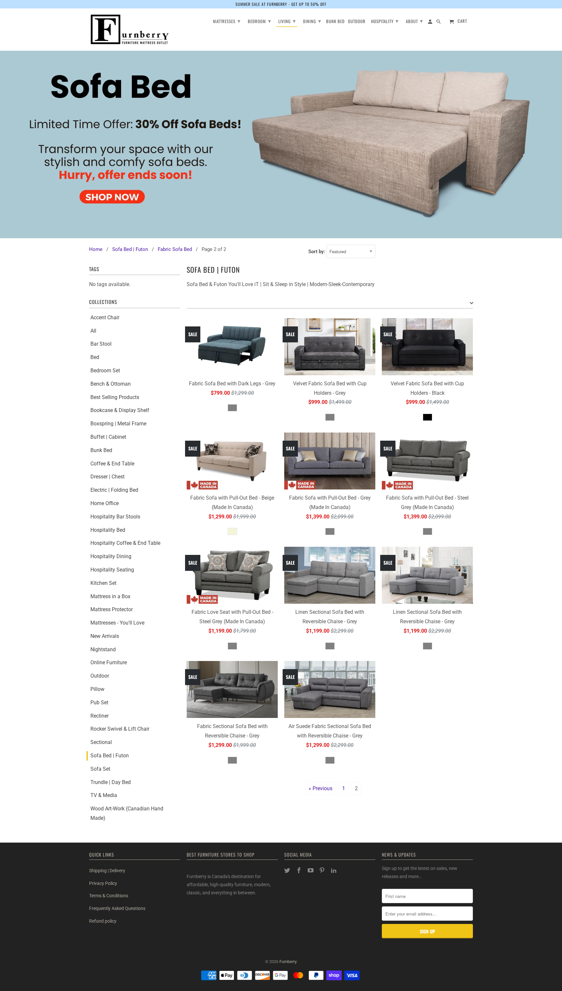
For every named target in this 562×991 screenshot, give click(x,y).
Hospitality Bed (107, 530)
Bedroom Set (105, 370)
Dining (312, 20)
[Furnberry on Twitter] (287, 870)
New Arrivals (104, 636)
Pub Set (99, 702)
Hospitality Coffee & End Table (125, 543)
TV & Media (103, 795)
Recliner (99, 716)
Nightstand (103, 649)
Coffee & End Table (112, 464)
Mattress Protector (111, 609)
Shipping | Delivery (107, 870)
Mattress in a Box (110, 596)
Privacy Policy (103, 883)
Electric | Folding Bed (114, 490)
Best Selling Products (114, 397)
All (93, 331)
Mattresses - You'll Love (117, 623)
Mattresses (227, 20)
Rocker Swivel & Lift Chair (119, 729)
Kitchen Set (103, 583)
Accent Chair (104, 317)
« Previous (320, 788)
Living (287, 20)
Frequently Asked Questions (117, 908)
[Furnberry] (129, 29)
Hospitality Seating (112, 570)
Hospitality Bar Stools (115, 517)
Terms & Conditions (108, 895)
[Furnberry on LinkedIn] (334, 870)
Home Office (104, 503)
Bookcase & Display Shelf (119, 410)
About (414, 20)
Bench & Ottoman (110, 384)
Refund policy (102, 921)
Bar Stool (101, 344)
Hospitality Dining (110, 556)
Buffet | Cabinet (108, 437)
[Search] (439, 22)
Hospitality (385, 20)
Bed (94, 357)
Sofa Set (100, 769)
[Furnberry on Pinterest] (322, 870)
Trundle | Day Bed (110, 782)
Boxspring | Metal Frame (118, 423)
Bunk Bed (101, 450)
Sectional (101, 742)
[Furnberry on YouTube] (311, 870)
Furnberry (287, 961)
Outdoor (99, 676)
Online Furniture (108, 662)
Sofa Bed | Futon (109, 755)
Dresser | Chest (107, 477)
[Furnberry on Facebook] (299, 870)
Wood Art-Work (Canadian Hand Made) (126, 813)
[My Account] (430, 22)
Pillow (97, 689)
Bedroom (259, 20)
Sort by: (317, 252)
